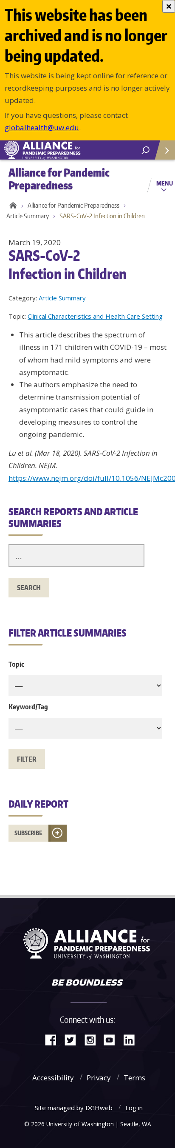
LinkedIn (132, 1039)
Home (11, 205)
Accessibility (53, 1077)
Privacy (99, 1077)
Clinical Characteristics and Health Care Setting (95, 316)
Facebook (54, 1039)
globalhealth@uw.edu (42, 127)
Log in (134, 1107)
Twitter (73, 1039)
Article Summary (27, 216)
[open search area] (145, 150)
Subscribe (28, 833)
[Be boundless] (87, 983)
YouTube (112, 1039)
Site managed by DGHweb (74, 1107)
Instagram (93, 1039)
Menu (164, 183)
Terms (134, 1077)
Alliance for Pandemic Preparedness (73, 205)
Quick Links (164, 150)
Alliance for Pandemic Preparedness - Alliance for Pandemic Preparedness (63, 150)
